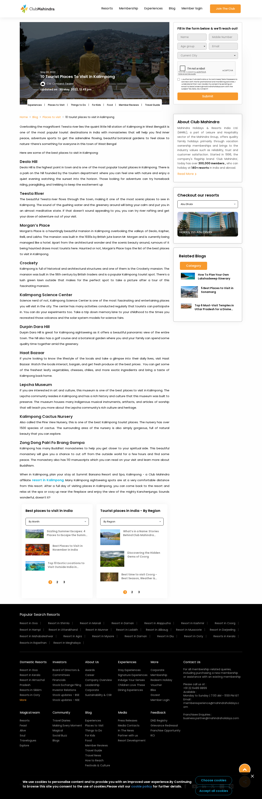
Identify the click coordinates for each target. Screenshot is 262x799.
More (23, 700)
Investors (60, 662)
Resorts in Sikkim (31, 690)
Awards (90, 670)
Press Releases (127, 720)
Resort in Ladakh (127, 630)
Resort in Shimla (58, 623)
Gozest (155, 695)
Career (89, 675)
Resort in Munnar (97, 630)
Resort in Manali (90, 623)
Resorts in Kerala (224, 636)
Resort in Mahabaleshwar (36, 636)
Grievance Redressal (164, 725)
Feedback (158, 712)
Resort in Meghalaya (67, 643)
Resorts (107, 8)
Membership (128, 8)
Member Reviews (129, 105)
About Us (92, 662)
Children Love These (131, 685)
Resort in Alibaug (157, 630)
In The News (126, 730)
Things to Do (78, 105)
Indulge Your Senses (131, 680)
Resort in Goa (29, 623)
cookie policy (141, 786)
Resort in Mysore (103, 636)
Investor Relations (64, 690)
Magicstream (30, 712)
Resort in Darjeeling (222, 630)
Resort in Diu (165, 636)
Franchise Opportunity (165, 730)
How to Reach (94, 760)
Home (24, 117)
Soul (22, 735)
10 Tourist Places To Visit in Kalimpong (77, 76)
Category (193, 266)
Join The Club (225, 9)
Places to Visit (56, 105)
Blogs (56, 740)
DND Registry (159, 720)
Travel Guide (152, 105)
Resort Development (132, 740)
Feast (23, 725)
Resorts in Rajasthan (33, 643)
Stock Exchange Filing (67, 685)
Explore (24, 745)
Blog (172, 8)
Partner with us (128, 735)
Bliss (153, 690)
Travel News (93, 755)
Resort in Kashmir (192, 623)
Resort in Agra (72, 636)
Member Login (160, 700)
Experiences (153, 8)
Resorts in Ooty (30, 695)
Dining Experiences (130, 690)
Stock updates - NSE (66, 700)
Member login (191, 8)
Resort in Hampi (30, 630)
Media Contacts (128, 725)
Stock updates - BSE (66, 695)
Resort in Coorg (225, 623)
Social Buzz (60, 735)
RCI (153, 735)
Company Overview (98, 680)
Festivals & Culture (97, 765)
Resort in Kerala (30, 675)
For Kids (96, 105)
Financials (59, 680)
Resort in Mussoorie (189, 630)
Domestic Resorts (33, 662)
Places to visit (52, 117)
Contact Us (191, 662)
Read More (185, 174)
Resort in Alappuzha (157, 623)
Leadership (92, 685)
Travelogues (28, 740)
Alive (23, 730)
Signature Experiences (132, 675)
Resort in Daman (123, 623)
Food (110, 105)
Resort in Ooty (193, 636)
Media (122, 712)
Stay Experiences (129, 670)
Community (61, 712)
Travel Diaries (61, 720)
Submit (207, 96)
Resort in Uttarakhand (63, 630)
